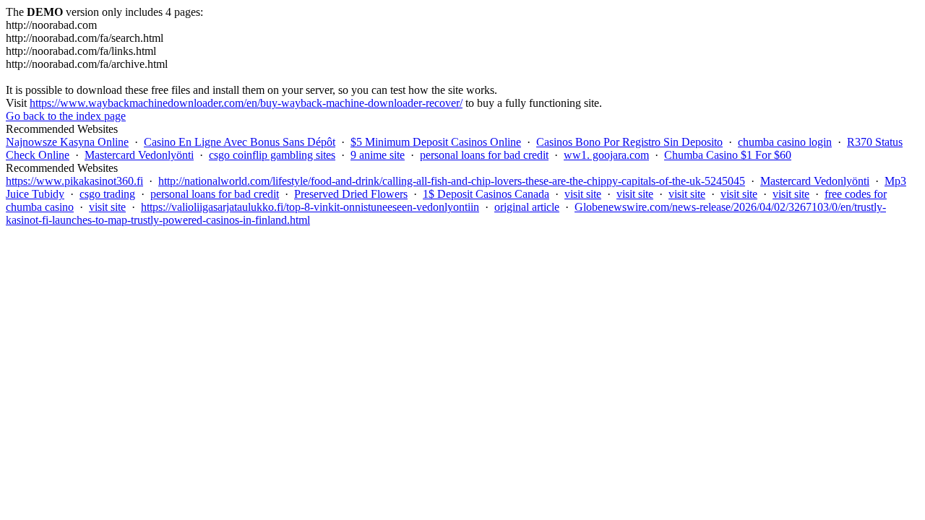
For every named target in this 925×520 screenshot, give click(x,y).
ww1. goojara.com (606, 155)
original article (526, 207)
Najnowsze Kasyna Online (67, 142)
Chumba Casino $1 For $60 (727, 155)
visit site (582, 194)
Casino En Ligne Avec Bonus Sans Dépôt (239, 142)
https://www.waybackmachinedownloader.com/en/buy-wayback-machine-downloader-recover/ (246, 103)
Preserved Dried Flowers (351, 194)
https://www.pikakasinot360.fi (74, 181)
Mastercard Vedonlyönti (139, 155)
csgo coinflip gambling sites (272, 155)
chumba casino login (785, 142)
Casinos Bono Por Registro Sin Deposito (629, 142)
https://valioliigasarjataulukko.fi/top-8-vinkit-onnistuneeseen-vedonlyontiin (310, 207)
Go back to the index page (66, 116)
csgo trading (107, 194)
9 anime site (377, 155)
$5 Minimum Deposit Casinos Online (435, 142)
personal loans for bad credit (484, 155)
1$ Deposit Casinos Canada (486, 194)
